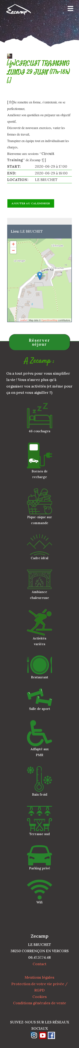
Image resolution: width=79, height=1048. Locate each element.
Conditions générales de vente (39, 1003)
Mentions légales (39, 977)
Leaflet (23, 320)
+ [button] (13, 244)
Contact (39, 964)
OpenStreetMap (49, 320)
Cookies (39, 996)
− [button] (13, 250)
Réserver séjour (39, 342)
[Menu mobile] (69, 9)
